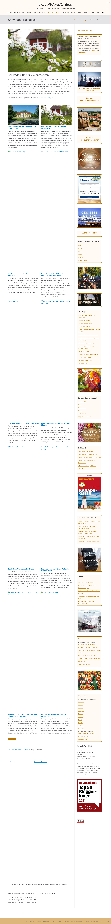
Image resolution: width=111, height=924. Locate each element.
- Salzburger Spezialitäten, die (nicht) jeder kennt (89, 537)
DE (98, 12)
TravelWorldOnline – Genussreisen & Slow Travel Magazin (40, 921)
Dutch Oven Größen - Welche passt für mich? (89, 652)
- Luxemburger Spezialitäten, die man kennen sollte (89, 522)
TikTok (80, 720)
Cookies (87, 921)
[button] (30, 12)
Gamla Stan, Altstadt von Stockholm (21, 569)
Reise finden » (89, 197)
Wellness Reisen (38, 12)
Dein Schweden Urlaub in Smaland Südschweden (53, 127)
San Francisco (82, 408)
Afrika (79, 245)
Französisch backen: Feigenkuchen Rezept (88, 597)
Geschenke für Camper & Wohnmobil (89, 658)
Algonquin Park (82, 260)
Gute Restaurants (83, 739)
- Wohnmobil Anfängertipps (86, 451)
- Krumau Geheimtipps (84, 320)
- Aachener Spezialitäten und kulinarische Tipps (86, 527)
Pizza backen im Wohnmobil (86, 583)
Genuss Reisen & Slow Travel (86, 733)
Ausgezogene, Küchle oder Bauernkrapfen (86, 602)
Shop (93, 12)
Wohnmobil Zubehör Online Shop (87, 647)
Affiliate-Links (82, 52)
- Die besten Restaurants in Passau (88, 541)
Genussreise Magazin (13, 12)
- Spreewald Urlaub (83, 351)
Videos (79, 12)
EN (107, 2)
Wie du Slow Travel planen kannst (19, 750)
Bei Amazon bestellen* (89, 510)
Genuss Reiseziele (52, 12)
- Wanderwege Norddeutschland (87, 454)
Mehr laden (11, 739)
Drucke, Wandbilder (84, 664)
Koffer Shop (81, 661)
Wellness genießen (83, 736)
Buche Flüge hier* (89, 233)
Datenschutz (94, 50)
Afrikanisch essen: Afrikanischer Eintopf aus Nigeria (87, 587)
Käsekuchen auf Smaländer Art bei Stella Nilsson (55, 424)
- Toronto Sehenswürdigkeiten (87, 343)
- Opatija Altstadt (83, 363)
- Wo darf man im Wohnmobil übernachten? (86, 462)
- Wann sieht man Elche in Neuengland (89, 457)
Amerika (80, 257)
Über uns (85, 12)
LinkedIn (80, 717)
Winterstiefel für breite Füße (86, 644)
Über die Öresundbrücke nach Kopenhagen (23, 423)
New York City (82, 402)
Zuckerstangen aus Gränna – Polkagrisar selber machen (55, 569)
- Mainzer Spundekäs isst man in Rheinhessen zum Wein (87, 532)
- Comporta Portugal (84, 326)
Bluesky (80, 723)
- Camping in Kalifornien (85, 360)
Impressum (107, 921)
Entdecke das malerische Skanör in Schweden (53, 715)
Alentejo (80, 254)
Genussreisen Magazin (81, 20)
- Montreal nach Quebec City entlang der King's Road (89, 339)
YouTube (80, 708)
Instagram (81, 711)
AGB (101, 921)
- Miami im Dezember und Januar (88, 335)
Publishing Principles (76, 921)
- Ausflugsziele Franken (85, 323)
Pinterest (80, 705)
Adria (79, 251)
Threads (80, 714)
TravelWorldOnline (56, 4)
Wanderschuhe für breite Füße (87, 656)
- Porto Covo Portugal (84, 357)
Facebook (81, 702)
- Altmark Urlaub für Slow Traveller (88, 354)
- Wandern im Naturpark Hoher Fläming (87, 467)
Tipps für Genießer (67, 12)
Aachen (80, 248)
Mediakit (60, 921)
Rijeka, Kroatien (82, 414)
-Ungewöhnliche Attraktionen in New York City (89, 331)
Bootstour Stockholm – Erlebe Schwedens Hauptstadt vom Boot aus (23, 715)
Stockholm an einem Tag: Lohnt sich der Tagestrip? (22, 274)
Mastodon (81, 726)
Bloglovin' (81, 729)
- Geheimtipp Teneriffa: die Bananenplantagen (86, 347)
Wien (79, 405)
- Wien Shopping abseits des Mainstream (86, 316)
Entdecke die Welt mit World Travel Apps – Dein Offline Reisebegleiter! (56, 274)
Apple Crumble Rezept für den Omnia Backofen (89, 592)
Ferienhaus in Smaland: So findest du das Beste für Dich (22, 127)
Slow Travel (26, 12)
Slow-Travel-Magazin (46, 98)
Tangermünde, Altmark (84, 417)
